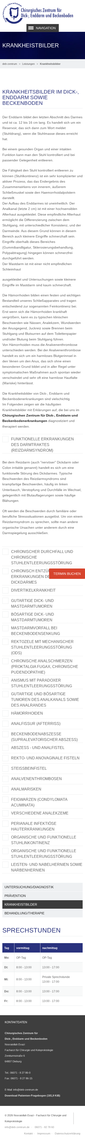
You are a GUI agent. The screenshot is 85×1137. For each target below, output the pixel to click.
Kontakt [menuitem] (28, 1133)
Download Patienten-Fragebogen (32, 1095)
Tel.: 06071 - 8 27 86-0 (17, 1072)
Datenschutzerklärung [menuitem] (67, 1133)
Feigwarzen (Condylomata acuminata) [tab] (39, 802)
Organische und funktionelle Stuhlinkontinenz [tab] (43, 840)
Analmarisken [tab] (26, 789)
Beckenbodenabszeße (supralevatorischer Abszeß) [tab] (44, 737)
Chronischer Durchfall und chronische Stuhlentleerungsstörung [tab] (42, 557)
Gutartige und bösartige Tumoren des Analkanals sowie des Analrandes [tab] (45, 699)
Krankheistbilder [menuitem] (20, 904)
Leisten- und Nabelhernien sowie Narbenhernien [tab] (46, 867)
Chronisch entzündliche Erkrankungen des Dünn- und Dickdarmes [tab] (43, 576)
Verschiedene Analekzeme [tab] (39, 813)
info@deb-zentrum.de (25, 1089)
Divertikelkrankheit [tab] (33, 590)
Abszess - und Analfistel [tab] (37, 748)
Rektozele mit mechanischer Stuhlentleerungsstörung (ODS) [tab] (42, 647)
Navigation (46, 28)
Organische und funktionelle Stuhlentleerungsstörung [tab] (43, 854)
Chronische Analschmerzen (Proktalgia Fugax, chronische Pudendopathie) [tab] (44, 666)
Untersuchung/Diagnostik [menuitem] (29, 887)
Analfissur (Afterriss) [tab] (35, 724)
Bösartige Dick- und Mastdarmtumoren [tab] (32, 617)
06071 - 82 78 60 (44, 1127)
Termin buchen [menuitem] (67, 574)
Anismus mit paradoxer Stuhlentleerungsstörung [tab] (41, 683)
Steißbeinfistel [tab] (29, 768)
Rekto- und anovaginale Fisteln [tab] (45, 758)
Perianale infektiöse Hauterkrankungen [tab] (33, 826)
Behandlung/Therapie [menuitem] (24, 913)
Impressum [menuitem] (43, 1133)
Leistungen (28, 63)
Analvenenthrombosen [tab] (36, 779)
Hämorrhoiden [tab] (27, 713)
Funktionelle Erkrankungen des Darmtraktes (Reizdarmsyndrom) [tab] (42, 444)
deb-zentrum (9, 63)
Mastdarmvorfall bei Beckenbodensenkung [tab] (35, 631)
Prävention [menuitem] (15, 896)
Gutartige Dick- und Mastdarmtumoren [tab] (32, 603)
